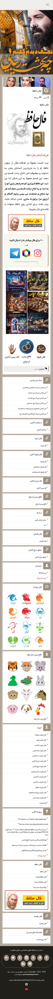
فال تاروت (42, 803)
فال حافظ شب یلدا (40, 882)
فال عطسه (42, 923)
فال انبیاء (43, 445)
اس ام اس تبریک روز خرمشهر (36, 403)
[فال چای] (37, 324)
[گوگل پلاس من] (6, 958)
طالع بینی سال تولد (40, 719)
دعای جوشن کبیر (40, 520)
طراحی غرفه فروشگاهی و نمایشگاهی (33, 850)
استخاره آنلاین (41, 429)
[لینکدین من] (23, 964)
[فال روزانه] (16, 281)
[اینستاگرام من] (26, 958)
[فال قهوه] (37, 303)
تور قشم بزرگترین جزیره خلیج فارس (34, 840)
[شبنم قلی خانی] (11, 82)
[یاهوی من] (46, 958)
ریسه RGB (42, 573)
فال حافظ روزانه (41, 876)
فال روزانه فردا (41, 939)
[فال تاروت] (37, 281)
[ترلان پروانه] (27, 82)
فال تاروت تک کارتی (39, 750)
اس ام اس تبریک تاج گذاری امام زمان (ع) (32, 413)
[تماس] (19, 958)
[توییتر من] (13, 958)
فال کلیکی (42, 541)
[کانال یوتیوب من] (29, 964)
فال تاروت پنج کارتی (39, 766)
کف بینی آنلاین (41, 488)
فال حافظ (29, 26)
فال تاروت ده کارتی (39, 782)
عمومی (36, 369)
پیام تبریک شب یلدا (39, 887)
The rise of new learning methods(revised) (33, 824)
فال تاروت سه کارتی (39, 755)
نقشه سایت (13, 980)
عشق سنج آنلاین (40, 557)
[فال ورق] (16, 324)
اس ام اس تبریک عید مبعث (37, 392)
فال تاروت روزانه (40, 734)
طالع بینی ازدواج (26, 359)
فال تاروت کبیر (41, 740)
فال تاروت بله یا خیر (39, 797)
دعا (45, 525)
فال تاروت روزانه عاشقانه (37, 792)
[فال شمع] (16, 303)
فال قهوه (43, 461)
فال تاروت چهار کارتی (39, 761)
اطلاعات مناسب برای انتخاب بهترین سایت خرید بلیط (29, 845)
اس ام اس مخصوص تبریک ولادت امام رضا (32, 408)
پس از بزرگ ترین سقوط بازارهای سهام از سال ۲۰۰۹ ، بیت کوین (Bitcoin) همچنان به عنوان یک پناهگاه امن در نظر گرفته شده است (26, 832)
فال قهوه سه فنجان (39, 466)
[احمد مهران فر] (42, 82)
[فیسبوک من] (33, 958)
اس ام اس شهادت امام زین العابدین (34, 387)
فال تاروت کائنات (40, 745)
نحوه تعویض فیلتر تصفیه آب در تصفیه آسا (32, 819)
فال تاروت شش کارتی (38, 771)
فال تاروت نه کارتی (39, 776)
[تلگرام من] (39, 958)
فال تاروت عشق (40, 787)
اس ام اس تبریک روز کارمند (37, 398)
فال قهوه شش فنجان (39, 472)
